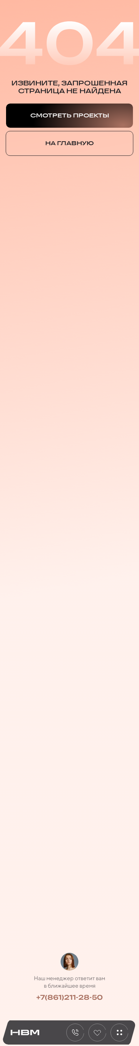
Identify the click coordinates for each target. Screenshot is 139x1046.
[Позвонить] (75, 1032)
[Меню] (119, 1032)
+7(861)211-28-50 (69, 997)
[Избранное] (97, 1032)
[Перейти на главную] (25, 1032)
